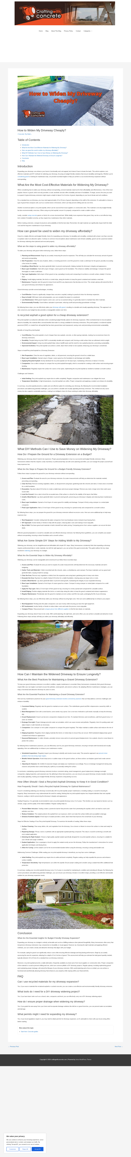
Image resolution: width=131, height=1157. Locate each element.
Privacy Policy (68, 31)
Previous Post (13, 1046)
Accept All (37, 1149)
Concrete (21, 134)
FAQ (23, 161)
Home (41, 31)
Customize (12, 1149)
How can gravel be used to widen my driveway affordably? (40, 150)
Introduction (25, 145)
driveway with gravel (59, 307)
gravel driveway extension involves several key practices (64, 699)
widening (27, 550)
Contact (78, 31)
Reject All (25, 1149)
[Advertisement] (65, 48)
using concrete (32, 215)
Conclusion (25, 158)
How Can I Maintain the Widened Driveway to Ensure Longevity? (42, 155)
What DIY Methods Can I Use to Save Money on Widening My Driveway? (45, 153)
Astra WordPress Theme (83, 1059)
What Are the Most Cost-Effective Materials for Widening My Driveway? (44, 147)
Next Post (119, 1046)
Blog (47, 31)
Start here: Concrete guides (29, 1031)
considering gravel (23, 176)
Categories (87, 31)
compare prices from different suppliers (56, 609)
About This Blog (56, 31)
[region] (25, 1143)
